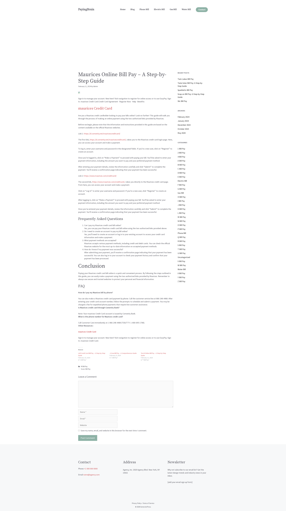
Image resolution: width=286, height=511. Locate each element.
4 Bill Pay (181, 156)
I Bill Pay (181, 201)
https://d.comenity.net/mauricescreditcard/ (108, 139)
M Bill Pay (84, 366)
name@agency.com (91, 474)
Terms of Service (148, 503)
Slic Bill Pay (182, 101)
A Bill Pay (181, 160)
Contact (201, 9)
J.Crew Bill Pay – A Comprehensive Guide (123, 353)
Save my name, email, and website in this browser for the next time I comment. (114, 430)
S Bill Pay (181, 245)
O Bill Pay (181, 225)
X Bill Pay (181, 273)
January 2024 (183, 121)
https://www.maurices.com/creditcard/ (100, 176)
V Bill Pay (181, 261)
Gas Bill (173, 9)
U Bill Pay (181, 253)
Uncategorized (184, 257)
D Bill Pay (181, 173)
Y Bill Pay (181, 277)
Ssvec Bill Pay (85, 369)
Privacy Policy (136, 503)
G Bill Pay (181, 189)
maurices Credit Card (95, 108)
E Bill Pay (181, 177)
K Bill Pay (181, 209)
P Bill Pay (181, 229)
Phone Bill (144, 9)
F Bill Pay (181, 185)
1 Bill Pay (181, 148)
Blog (132, 9)
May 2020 (182, 133)
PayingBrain (86, 9)
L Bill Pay (181, 213)
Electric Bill (159, 9)
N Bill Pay (181, 221)
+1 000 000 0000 (91, 468)
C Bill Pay (181, 169)
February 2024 (183, 117)
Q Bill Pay (181, 237)
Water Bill (186, 9)
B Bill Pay (181, 164)
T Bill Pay (181, 249)
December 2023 (184, 125)
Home (123, 9)
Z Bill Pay (181, 281)
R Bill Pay (181, 241)
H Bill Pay (181, 197)
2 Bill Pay (181, 152)
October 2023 (183, 129)
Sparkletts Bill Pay (185, 90)
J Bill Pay (181, 205)
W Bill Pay (182, 265)
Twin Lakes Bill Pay (185, 79)
